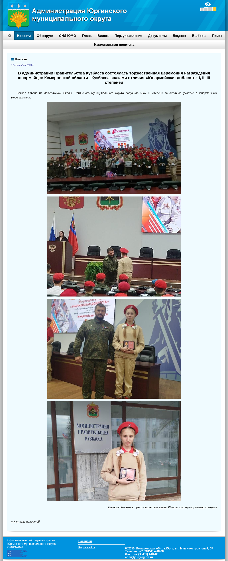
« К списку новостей (25, 521)
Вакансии (85, 541)
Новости (24, 36)
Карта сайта (86, 547)
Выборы (199, 36)
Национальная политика (114, 44)
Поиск (217, 36)
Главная (9, 35)
